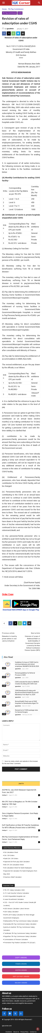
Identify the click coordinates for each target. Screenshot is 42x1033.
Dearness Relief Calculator (13, 877)
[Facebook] (4, 33)
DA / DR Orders (9, 855)
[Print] (23, 33)
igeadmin (10, 29)
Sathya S (4, 795)
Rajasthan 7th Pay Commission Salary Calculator (20, 936)
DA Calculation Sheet (11, 852)
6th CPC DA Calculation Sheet (14, 865)
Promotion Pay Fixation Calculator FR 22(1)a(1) (19, 943)
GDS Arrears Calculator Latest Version (16, 909)
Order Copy (7, 594)
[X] (9, 33)
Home (4, 9)
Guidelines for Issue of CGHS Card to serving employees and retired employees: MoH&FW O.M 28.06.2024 (27, 664)
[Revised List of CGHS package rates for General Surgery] (7, 712)
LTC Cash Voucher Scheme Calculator (16, 893)
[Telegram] (18, 33)
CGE (4, 668)
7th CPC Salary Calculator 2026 (14, 890)
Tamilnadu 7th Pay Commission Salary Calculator (20, 933)
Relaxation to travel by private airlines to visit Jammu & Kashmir (9, 638)
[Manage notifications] (37, 1029)
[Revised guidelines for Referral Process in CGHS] (7, 675)
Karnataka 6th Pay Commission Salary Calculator (20, 924)
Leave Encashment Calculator (14, 899)
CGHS (20, 13)
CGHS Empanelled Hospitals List (14, 896)
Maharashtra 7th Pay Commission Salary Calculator (21, 921)
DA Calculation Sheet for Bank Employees (18, 868)
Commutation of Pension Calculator (16, 939)
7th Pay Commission (15, 9)
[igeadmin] (3, 28)
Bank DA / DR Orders (11, 858)
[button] (3, 3)
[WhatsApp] (13, 33)
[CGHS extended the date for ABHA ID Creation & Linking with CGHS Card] (7, 684)
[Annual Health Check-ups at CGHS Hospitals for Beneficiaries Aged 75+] (7, 703)
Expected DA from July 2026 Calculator (17, 862)
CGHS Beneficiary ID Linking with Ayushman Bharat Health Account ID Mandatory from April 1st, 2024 (27, 692)
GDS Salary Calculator (11, 912)
